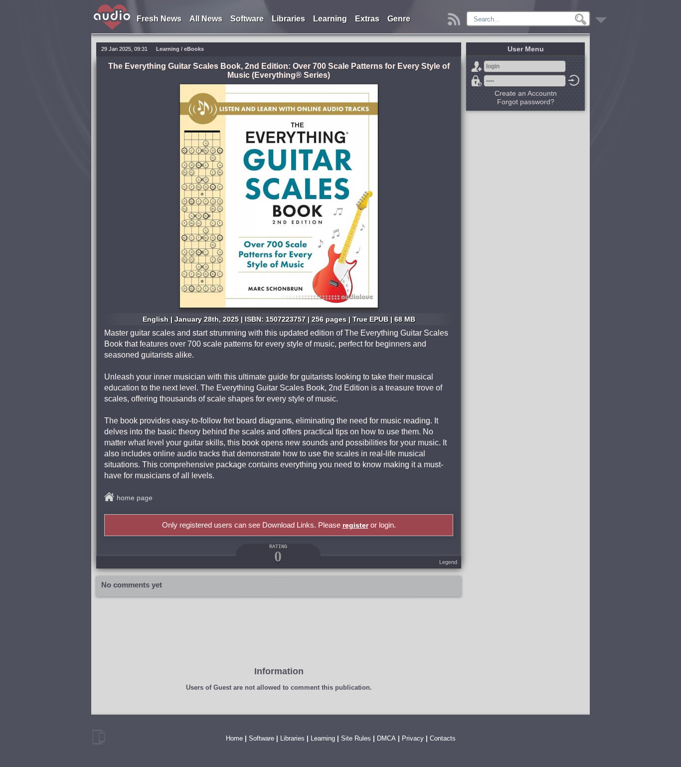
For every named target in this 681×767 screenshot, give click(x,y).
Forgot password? (476, 80)
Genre (398, 18)
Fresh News (159, 18)
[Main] (112, 6)
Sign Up (476, 66)
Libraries (288, 18)
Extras (367, 18)
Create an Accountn (526, 93)
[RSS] (455, 16)
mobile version (98, 737)
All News (205, 18)
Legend (448, 562)
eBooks (194, 49)
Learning (330, 18)
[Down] (602, 16)
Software (247, 18)
